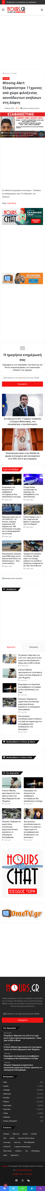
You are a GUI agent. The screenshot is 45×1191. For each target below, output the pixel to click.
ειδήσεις (18, 1151)
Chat (5, 1082)
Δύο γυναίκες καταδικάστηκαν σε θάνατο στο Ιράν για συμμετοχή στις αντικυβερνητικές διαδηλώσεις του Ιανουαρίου (32, 829)
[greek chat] (22, 224)
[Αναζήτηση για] (42, 10)
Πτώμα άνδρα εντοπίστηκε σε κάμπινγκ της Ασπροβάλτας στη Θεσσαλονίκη (31, 492)
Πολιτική (6, 1109)
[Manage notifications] (6, 1186)
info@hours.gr (17, 1174)
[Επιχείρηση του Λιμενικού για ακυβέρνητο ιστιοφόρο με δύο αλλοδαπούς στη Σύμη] (12, 479)
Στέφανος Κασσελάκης (22, 1147)
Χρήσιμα (6, 1117)
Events (5, 1086)
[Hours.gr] (16, 9)
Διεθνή (25, 1134)
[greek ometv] (22, 283)
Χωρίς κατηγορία (10, 1121)
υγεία (5, 1155)
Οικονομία (7, 1105)
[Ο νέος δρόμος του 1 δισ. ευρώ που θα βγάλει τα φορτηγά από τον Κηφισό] (33, 509)
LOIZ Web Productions (24, 1170)
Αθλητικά (7, 1094)
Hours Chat (28, 1174)
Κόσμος (6, 1101)
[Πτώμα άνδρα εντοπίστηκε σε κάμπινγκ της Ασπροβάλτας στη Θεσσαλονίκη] (33, 479)
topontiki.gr (11, 203)
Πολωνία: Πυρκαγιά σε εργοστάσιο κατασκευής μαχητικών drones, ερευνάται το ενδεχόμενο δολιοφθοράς (29, 704)
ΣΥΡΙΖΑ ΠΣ (7, 1147)
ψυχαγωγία (14, 1155)
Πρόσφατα (33, 647)
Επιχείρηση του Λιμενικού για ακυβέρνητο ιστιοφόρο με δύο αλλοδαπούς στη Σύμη (11, 492)
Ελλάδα (14, 73)
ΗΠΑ (4, 1138)
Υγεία (5, 1113)
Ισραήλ (12, 1138)
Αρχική (7, 73)
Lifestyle (6, 1090)
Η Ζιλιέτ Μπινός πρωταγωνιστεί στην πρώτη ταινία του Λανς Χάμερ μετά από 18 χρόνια (11, 796)
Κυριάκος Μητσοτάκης (26, 1138)
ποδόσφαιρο (35, 1151)
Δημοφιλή (11, 647)
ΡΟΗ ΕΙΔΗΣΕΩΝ (29, 1142)
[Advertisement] (22, 39)
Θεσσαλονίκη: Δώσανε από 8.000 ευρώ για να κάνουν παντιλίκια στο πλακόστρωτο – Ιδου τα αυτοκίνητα (11, 558)
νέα (26, 1151)
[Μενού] (3, 10)
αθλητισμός (7, 1151)
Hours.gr (5, 1166)
